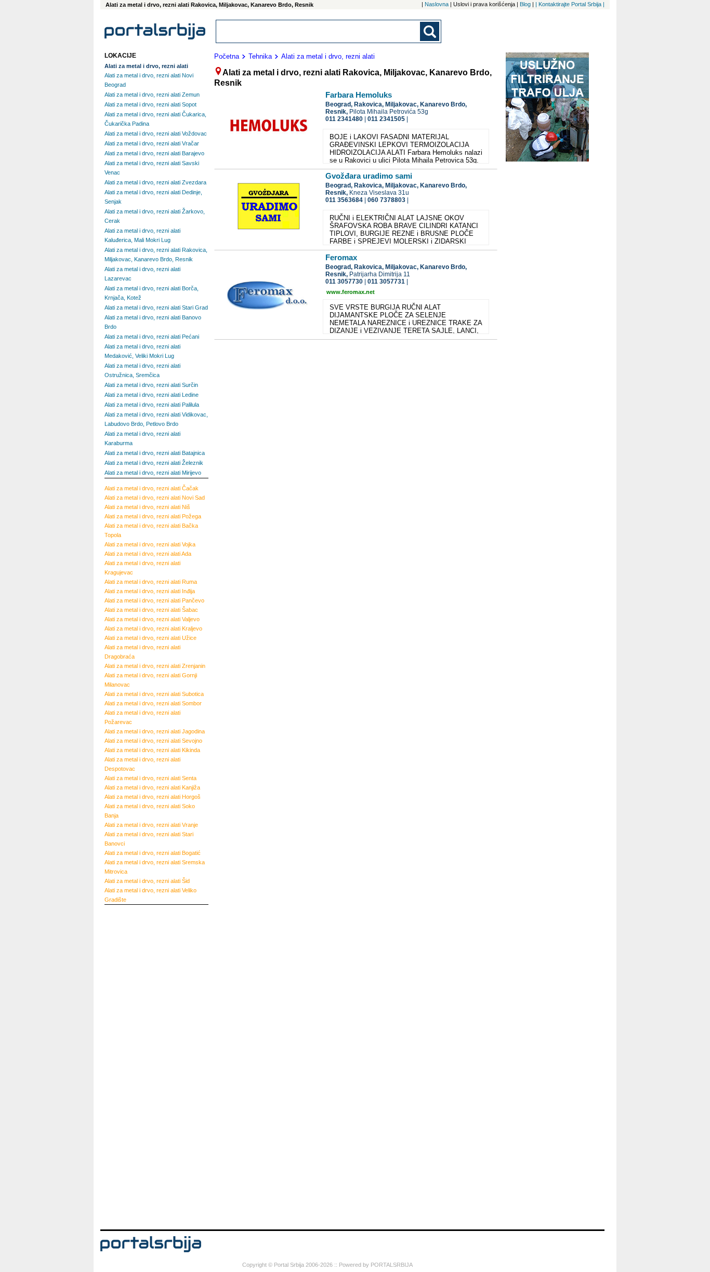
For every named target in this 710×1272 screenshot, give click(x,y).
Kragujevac (142, 567)
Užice (150, 638)
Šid (147, 881)
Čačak (151, 488)
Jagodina (154, 731)
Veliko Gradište (150, 895)
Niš (147, 507)
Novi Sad (154, 497)
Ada (147, 554)
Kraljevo (153, 628)
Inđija (149, 591)
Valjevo (152, 619)
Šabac (151, 610)
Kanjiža (152, 787)
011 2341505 (386, 119)
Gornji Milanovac (150, 680)
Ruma (150, 582)
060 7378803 (386, 200)
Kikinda (152, 750)
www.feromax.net (350, 292)
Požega (152, 516)
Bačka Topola (151, 530)
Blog (525, 4)
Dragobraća (142, 652)
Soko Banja (149, 811)
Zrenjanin (154, 666)
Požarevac (142, 717)
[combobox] (318, 31)
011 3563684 (344, 200)
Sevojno (153, 741)
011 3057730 (344, 281)
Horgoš (152, 797)
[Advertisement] (146, 1066)
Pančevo (154, 600)
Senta (150, 778)
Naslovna (437, 4)
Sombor (153, 703)
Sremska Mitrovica (154, 867)
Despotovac (142, 764)
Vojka (149, 544)
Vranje (151, 825)
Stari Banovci (148, 839)
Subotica (154, 694)
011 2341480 (344, 119)
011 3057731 (386, 281)
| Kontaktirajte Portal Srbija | (569, 4)
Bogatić (152, 853)
